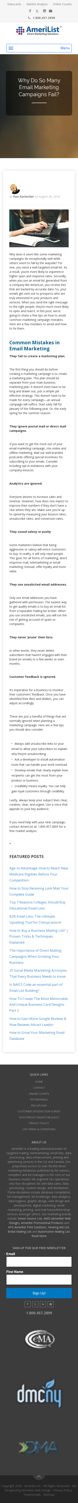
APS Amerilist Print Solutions (27, 1227)
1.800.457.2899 (44, 18)
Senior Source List (30, 1218)
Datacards (14, 4)
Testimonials (39, 1099)
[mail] (50, 11)
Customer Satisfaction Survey (39, 1111)
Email (10, 1254)
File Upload (39, 1105)
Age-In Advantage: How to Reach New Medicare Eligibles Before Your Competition (38, 874)
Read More (39, 1236)
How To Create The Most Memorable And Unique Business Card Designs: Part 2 (38, 1004)
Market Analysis (37, 4)
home (39, 1081)
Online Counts (62, 4)
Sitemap (48, 1495)
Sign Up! (39, 1293)
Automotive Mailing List (54, 1231)
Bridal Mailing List (19, 1231)
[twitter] (37, 11)
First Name (14, 1271)
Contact (39, 1087)
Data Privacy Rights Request (39, 1117)
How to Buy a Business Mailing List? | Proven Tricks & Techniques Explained (38, 936)
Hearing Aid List (58, 1227)
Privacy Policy (39, 1123)
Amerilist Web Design (36, 1490)
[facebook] (30, 11)
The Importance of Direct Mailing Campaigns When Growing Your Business (35, 956)
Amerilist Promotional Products (42, 1223)
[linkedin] (44, 11)
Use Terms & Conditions (39, 1129)
